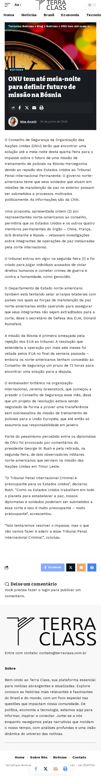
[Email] (34, 108)
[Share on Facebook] (19, 108)
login (46, 590)
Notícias (16, 69)
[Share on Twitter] (26, 108)
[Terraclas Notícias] (50, 5)
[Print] (41, 108)
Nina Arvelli (28, 121)
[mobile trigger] (9, 5)
